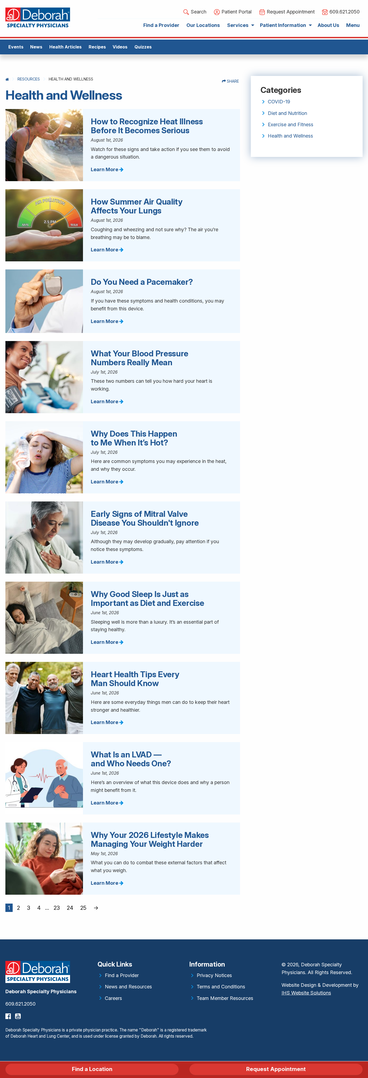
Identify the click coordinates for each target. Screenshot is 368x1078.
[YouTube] (18, 1016)
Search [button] (197, 12)
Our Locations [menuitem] (203, 25)
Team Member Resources (225, 998)
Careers (113, 998)
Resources (29, 79)
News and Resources (128, 986)
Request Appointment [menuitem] (290, 12)
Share (232, 81)
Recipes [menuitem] (97, 47)
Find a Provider (122, 975)
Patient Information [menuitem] (283, 25)
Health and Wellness (290, 136)
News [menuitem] (36, 47)
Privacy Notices (214, 975)
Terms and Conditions (221, 986)
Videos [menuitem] (120, 47)
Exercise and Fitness (290, 124)
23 (57, 907)
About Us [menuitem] (328, 25)
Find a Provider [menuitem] (161, 25)
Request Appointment (276, 1069)
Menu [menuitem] (353, 25)
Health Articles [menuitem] (65, 47)
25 (83, 907)
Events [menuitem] (15, 47)
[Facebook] (8, 1016)
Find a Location (92, 1069)
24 (70, 907)
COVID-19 (279, 101)
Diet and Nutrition (287, 113)
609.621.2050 (20, 1004)
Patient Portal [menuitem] (236, 12)
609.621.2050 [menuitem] (344, 12)
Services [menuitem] (237, 25)
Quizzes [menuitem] (143, 47)
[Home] (7, 79)
